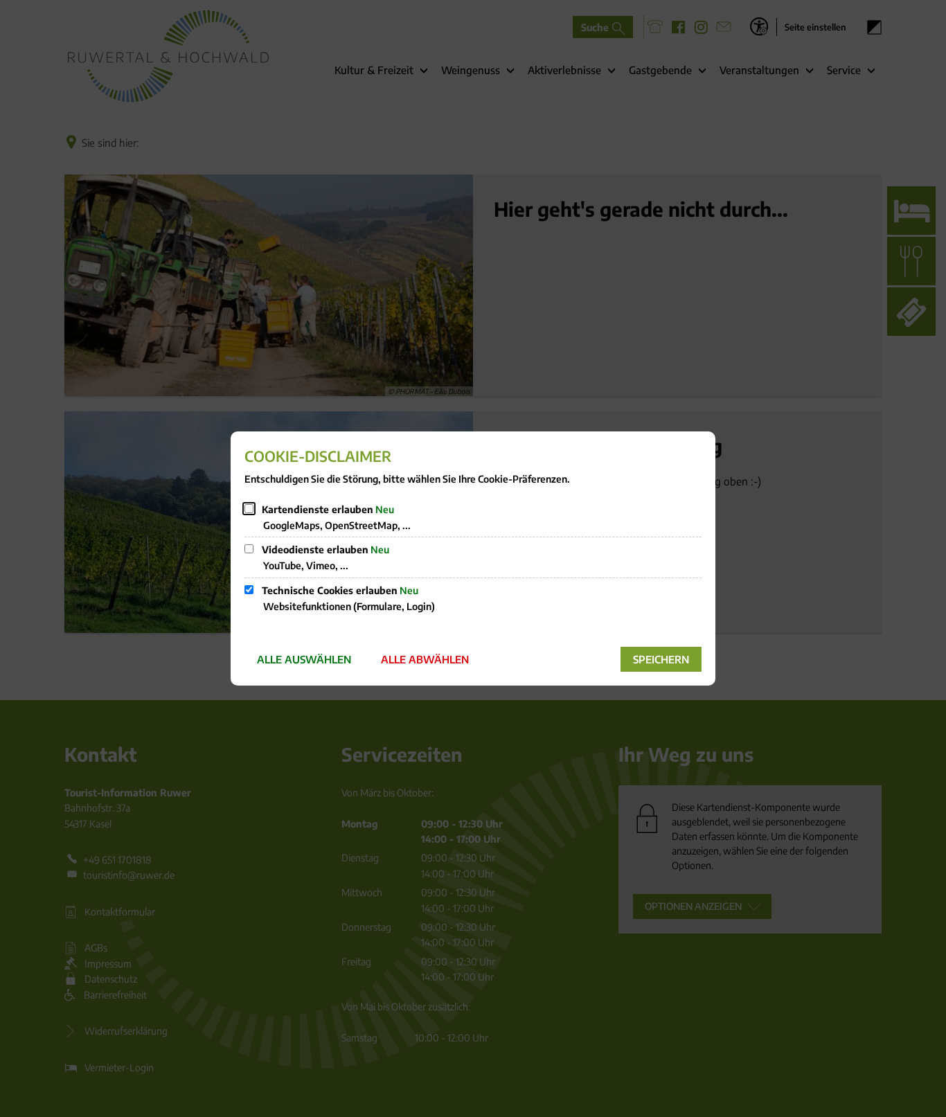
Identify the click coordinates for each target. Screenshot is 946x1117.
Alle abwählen (425, 659)
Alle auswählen (304, 659)
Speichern (661, 659)
